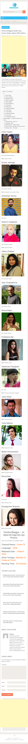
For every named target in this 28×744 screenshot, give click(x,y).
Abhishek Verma (9, 98)
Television (7, 21)
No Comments (20, 35)
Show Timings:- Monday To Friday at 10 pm (15, 126)
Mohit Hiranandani (10, 113)
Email (3, 686)
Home (2, 21)
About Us (10, 738)
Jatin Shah (8, 110)
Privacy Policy (16, 738)
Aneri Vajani (8, 95)
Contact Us (21, 739)
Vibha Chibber (9, 102)
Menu (3, 18)
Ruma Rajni (8, 105)
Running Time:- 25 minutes (12, 127)
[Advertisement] (14, 52)
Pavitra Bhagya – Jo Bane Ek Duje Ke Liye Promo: (12, 119)
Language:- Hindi (9, 123)
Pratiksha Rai (9, 106)
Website (4, 690)
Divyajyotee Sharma (10, 116)
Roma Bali (8, 115)
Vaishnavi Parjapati (10, 108)
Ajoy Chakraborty (9, 103)
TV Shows (14, 21)
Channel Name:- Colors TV (11, 121)
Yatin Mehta (9, 111)
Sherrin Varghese (9, 100)
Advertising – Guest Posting (11, 739)
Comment (4, 664)
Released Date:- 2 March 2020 (12, 124)
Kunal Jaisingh (9, 97)
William (4, 35)
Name (3, 682)
